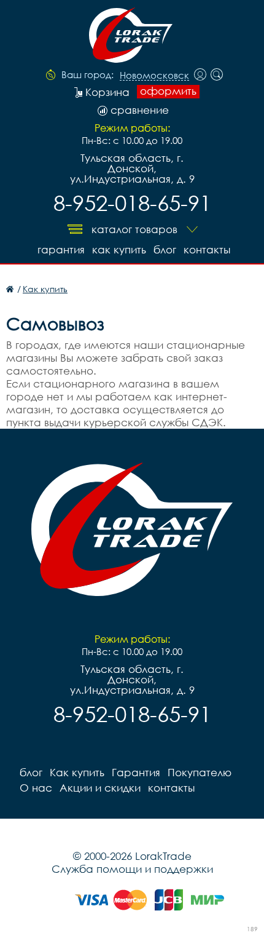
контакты (207, 249)
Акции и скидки (100, 787)
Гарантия (61, 249)
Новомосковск (154, 76)
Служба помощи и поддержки (132, 868)
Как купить (119, 249)
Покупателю (199, 772)
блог (164, 249)
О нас (36, 787)
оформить (168, 91)
